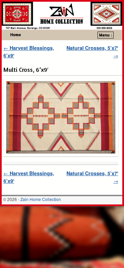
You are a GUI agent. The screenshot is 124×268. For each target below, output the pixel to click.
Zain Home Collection (40, 199)
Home (15, 34)
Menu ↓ (106, 34)
